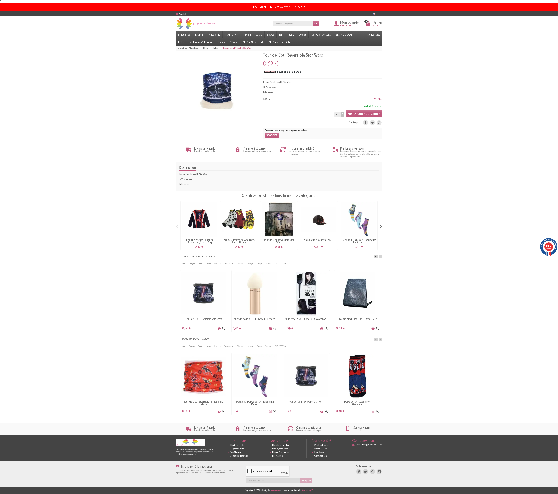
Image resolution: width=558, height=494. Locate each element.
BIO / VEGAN (343, 34)
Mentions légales (321, 445)
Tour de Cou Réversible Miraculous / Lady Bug (204, 403)
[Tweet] (372, 122)
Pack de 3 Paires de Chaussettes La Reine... (358, 241)
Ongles (302, 34)
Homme (221, 42)
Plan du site (319, 452)
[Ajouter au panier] (219, 328)
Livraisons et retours (238, 445)
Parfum (247, 34)
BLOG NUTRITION (279, 42)
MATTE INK (231, 34)
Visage (234, 42)
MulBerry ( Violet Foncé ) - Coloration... (306, 319)
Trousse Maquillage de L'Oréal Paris (357, 319)
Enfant (181, 42)
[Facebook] (358, 471)
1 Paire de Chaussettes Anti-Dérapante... (358, 403)
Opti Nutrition (235, 452)
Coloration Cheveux (201, 42)
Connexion (346, 25)
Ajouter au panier (367, 114)
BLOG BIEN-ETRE (253, 42)
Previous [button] (376, 256)
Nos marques (277, 456)
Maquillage (184, 34)
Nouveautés (373, 34)
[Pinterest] (379, 122)
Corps (259, 263)
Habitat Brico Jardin (280, 452)
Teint (281, 34)
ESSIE (259, 34)
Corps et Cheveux (321, 34)
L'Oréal (199, 34)
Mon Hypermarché (280, 449)
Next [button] (380, 256)
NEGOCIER (271, 135)
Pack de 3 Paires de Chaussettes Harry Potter (239, 241)
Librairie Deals (320, 449)
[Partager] (365, 122)
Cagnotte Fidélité (237, 449)
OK (316, 24)
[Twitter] (365, 471)
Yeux (291, 34)
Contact (182, 14)
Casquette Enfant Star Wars (318, 239)
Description (187, 167)
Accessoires (229, 263)
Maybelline (214, 34)
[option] (203, 301)
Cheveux (240, 263)
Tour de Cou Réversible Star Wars (279, 241)
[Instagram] (379, 471)
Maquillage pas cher (280, 445)
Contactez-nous (321, 456)
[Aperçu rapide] (223, 328)
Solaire (268, 263)
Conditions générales (239, 456)
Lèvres (270, 34)
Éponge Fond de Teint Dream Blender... (255, 319)
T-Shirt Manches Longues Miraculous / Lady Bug (199, 241)
